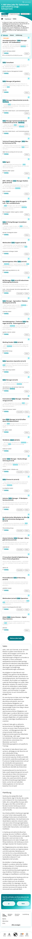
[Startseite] (2, 19)
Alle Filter (4, 15)
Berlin (4, 919)
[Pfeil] (6, 13)
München (5, 921)
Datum (12, 35)
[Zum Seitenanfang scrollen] (27, 929)
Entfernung (19, 35)
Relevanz (5, 35)
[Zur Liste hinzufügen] (28, 38)
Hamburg (8, 18)
